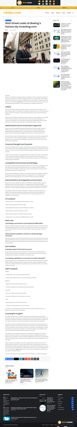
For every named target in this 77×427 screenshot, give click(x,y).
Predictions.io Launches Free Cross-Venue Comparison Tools (66, 25)
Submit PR (69, 12)
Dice (12, 7)
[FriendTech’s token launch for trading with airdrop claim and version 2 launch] (6, 419)
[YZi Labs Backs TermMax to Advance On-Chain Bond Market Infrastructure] (56, 46)
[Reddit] (29, 359)
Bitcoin (59, 399)
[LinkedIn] (20, 359)
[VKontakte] (32, 359)
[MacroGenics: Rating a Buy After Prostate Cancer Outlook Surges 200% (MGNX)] (41, 373)
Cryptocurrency (61, 409)
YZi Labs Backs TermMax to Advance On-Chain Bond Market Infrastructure (66, 46)
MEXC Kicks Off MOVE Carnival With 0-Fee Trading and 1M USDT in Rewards (66, 76)
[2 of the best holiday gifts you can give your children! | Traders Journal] (11, 374)
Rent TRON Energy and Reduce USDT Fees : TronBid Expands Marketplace (65, 61)
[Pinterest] (26, 359)
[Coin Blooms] (12, 13)
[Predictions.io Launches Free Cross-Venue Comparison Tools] (56, 25)
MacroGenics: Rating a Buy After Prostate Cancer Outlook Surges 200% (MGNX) (41, 380)
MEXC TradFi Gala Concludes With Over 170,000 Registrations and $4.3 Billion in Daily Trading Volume (66, 69)
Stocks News (8, 20)
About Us (47, 424)
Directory (47, 12)
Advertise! (64, 7)
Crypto (52, 12)
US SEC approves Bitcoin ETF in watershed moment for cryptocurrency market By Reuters (26, 380)
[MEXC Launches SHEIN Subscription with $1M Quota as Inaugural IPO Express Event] (56, 53)
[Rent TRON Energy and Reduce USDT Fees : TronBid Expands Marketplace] (56, 60)
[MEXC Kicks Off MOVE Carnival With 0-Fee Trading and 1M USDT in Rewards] (56, 76)
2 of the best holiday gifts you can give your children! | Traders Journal (11, 381)
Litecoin (59, 405)
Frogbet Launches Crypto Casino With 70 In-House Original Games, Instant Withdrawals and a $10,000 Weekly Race (66, 39)
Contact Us (52, 424)
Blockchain (58, 12)
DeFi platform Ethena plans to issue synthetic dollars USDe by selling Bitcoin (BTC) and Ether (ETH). (24, 408)
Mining (63, 12)
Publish (38, 7)
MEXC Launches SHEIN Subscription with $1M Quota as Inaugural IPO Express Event (66, 53)
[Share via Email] (35, 359)
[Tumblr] (23, 359)
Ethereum (60, 403)
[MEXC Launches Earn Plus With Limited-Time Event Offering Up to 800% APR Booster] (56, 31)
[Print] (38, 359)
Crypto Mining (61, 407)
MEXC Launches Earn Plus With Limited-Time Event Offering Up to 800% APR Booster (66, 31)
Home (43, 424)
